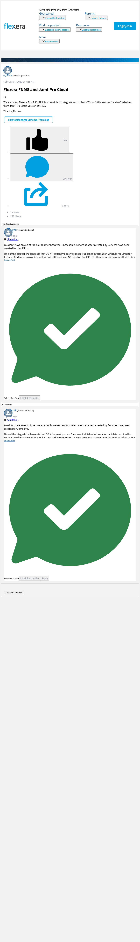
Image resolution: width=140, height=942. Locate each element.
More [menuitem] (42, 37)
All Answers (6, 404)
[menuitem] (55, 27)
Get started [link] (46, 13)
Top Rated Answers (10, 224)
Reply (44, 578)
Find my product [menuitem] (49, 25)
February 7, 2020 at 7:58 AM (18, 81)
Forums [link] (90, 13)
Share (65, 205)
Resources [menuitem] (82, 25)
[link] (59, 14)
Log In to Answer (13, 592)
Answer (67, 178)
